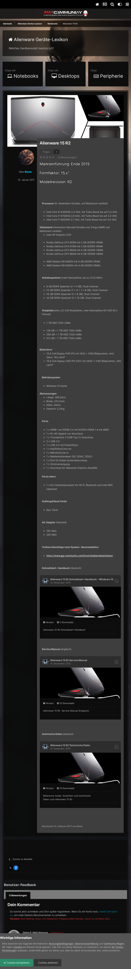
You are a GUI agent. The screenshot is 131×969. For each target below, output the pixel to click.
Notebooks (25, 76)
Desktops (68, 76)
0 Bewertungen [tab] (18, 895)
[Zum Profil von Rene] (26, 157)
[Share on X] (10, 867)
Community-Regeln (114, 943)
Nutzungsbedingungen (61, 943)
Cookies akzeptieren (18, 962)
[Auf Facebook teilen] (15, 867)
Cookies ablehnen (47, 962)
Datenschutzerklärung (86, 943)
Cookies (18, 947)
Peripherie (111, 76)
